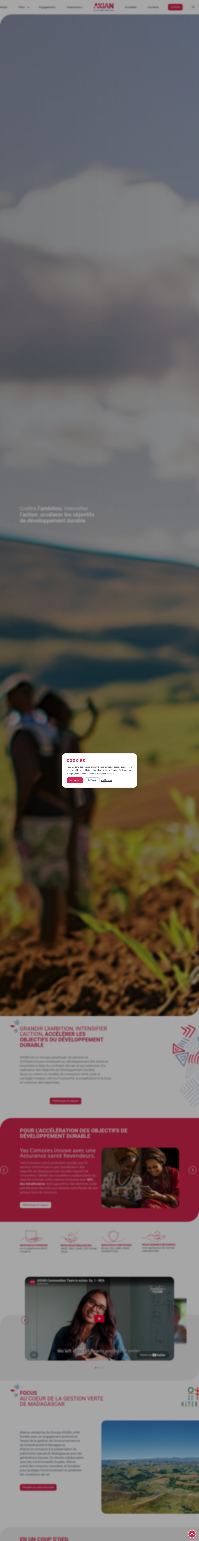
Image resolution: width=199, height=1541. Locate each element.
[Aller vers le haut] (192, 1534)
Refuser (92, 780)
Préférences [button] (106, 780)
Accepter (74, 780)
